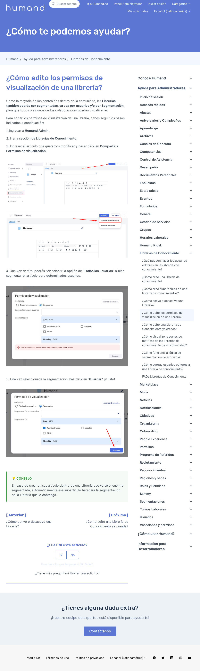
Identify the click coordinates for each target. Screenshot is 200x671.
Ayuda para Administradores (45, 59)
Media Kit (33, 658)
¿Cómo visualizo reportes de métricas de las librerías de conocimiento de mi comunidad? (164, 341)
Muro (144, 392)
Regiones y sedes (153, 478)
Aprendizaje (149, 128)
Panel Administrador (128, 4)
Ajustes (145, 113)
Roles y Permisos (152, 486)
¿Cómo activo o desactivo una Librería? (162, 303)
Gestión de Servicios (155, 222)
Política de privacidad (89, 658)
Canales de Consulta (155, 144)
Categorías (180, 4)
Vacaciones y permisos (157, 525)
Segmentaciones (152, 501)
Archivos (146, 136)
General (145, 214)
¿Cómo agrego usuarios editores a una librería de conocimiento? (166, 367)
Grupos (145, 230)
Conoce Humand (152, 78)
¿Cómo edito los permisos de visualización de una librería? (162, 315)
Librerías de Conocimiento (90, 59)
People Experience (153, 439)
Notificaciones (151, 408)
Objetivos (147, 416)
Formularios (148, 206)
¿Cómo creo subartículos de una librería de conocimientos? (164, 291)
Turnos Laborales (153, 509)
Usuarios (146, 517)
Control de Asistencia (156, 159)
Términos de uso (57, 658)
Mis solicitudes (138, 11)
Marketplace (149, 384)
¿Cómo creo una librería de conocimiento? (161, 279)
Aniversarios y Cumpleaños (160, 120)
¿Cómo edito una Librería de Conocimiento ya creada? (161, 327)
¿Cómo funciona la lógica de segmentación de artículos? (161, 355)
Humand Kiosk (151, 245)
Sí (61, 555)
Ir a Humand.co (97, 4)
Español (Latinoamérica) (171, 11)
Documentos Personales (158, 175)
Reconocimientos (153, 470)
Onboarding (149, 431)
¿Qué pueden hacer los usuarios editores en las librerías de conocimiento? (164, 265)
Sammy (145, 494)
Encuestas (148, 183)
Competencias (151, 152)
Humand (12, 59)
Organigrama (149, 423)
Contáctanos (100, 631)
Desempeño (149, 167)
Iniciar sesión (157, 4)
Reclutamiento (150, 462)
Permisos (147, 447)
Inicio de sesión (151, 97)
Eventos (146, 198)
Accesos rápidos (152, 105)
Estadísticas (149, 191)
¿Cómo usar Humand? (156, 534)
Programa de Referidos (157, 455)
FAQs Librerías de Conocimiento (164, 376)
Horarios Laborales (154, 237)
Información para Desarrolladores (152, 546)
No (73, 555)
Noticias (146, 400)
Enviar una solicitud (84, 573)
